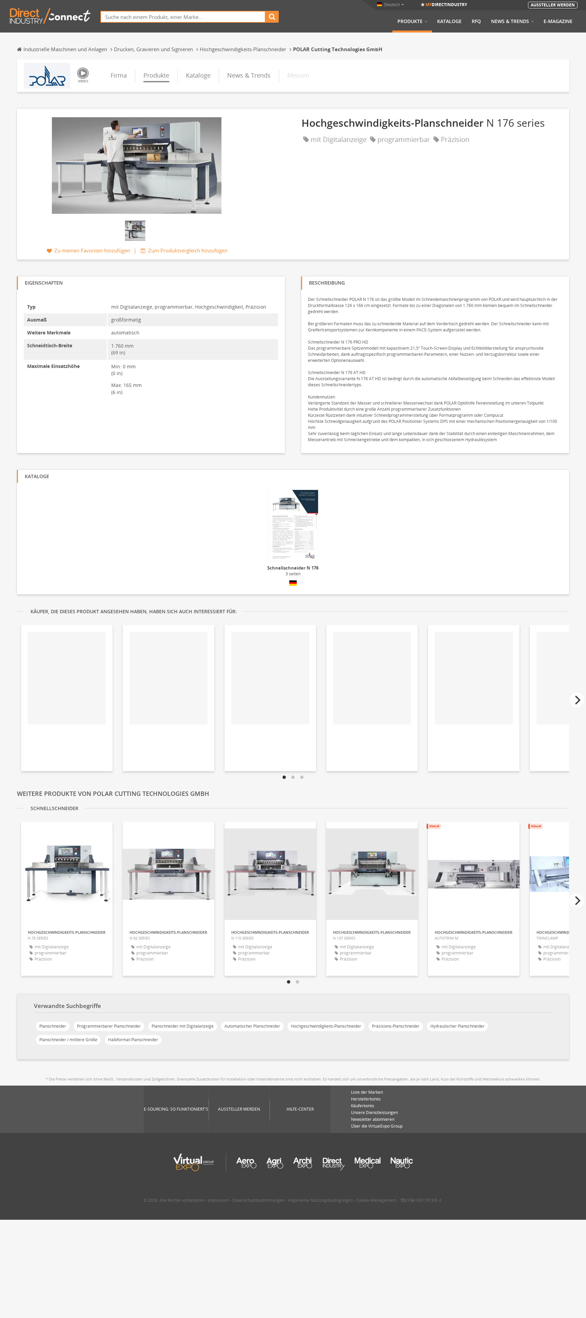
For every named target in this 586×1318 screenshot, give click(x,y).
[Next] (576, 700)
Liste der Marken (367, 1092)
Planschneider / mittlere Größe (68, 1040)
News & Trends (510, 21)
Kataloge (449, 21)
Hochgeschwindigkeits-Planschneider (326, 1026)
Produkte (410, 21)
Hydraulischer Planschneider (457, 1026)
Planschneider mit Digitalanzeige (183, 1026)
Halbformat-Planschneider (133, 1040)
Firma (119, 75)
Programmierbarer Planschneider (109, 1026)
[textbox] (183, 17)
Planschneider (52, 1026)
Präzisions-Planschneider (395, 1026)
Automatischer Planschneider (252, 1026)
